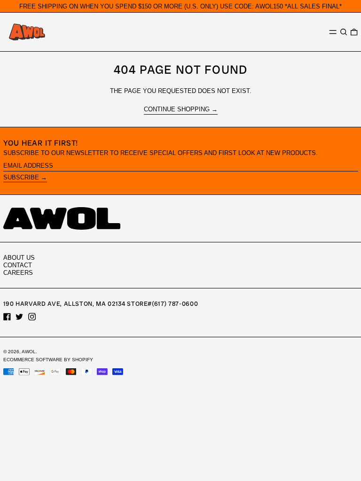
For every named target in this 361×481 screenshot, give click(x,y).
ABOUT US (19, 257)
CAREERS (18, 272)
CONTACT (17, 265)
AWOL (29, 351)
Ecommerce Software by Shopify (48, 359)
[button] (343, 32)
